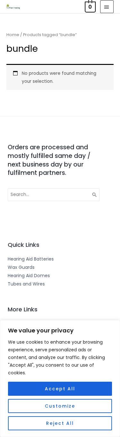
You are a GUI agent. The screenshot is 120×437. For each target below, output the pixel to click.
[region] (60, 378)
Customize (60, 406)
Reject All (60, 423)
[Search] (94, 195)
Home (12, 34)
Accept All (60, 389)
